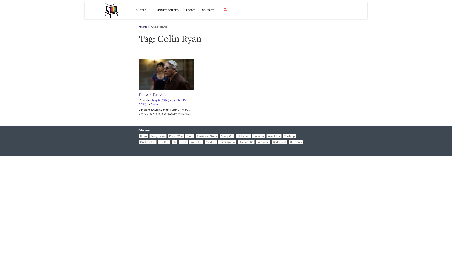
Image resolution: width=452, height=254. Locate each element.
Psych (183, 142)
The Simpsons (227, 142)
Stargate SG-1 (246, 142)
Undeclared (279, 142)
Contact (208, 10)
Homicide (259, 136)
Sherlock (211, 142)
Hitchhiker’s (243, 136)
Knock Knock (152, 94)
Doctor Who (176, 136)
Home (143, 27)
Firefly (189, 136)
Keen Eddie (274, 136)
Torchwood (263, 142)
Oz (174, 142)
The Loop (289, 136)
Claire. (155, 104)
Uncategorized (168, 10)
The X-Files (296, 142)
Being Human (158, 136)
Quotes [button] (141, 10)
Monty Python (147, 142)
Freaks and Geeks (207, 136)
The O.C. (164, 142)
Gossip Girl (227, 136)
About (190, 10)
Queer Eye (196, 142)
